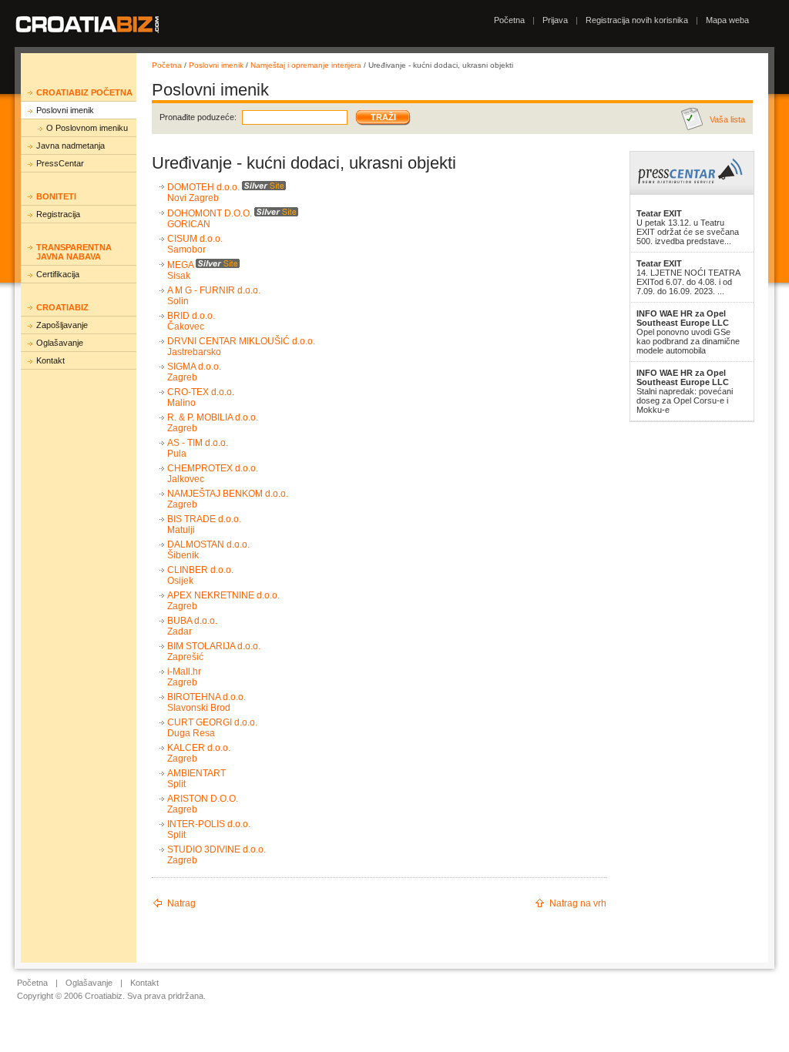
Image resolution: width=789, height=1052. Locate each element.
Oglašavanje (59, 342)
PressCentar (60, 163)
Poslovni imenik (65, 110)
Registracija (58, 214)
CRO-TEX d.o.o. (200, 392)
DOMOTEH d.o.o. (203, 187)
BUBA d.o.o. (192, 620)
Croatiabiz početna (84, 92)
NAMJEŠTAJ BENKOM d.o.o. (227, 493)
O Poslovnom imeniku (87, 127)
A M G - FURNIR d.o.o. (213, 290)
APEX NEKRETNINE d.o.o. (223, 595)
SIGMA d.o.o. (194, 366)
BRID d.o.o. (191, 315)
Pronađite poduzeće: (198, 117)
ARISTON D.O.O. (202, 798)
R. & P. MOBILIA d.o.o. (212, 417)
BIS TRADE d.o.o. (204, 519)
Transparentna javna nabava (74, 252)
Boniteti (56, 196)
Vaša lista (727, 119)
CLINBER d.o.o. (200, 570)
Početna (509, 20)
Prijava (555, 20)
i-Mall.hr (184, 671)
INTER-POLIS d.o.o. (208, 824)
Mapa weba (727, 20)
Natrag (181, 903)
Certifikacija (57, 274)
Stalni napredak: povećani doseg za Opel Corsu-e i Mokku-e (684, 391)
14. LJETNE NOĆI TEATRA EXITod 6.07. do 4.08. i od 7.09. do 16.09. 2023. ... (688, 277)
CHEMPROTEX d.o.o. (212, 468)
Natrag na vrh (577, 903)
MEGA (180, 265)
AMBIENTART (196, 773)
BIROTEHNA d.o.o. (206, 697)
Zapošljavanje (62, 325)
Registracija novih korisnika (637, 20)
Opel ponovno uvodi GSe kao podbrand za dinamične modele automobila (688, 332)
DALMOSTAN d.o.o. (208, 544)
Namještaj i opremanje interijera (305, 65)
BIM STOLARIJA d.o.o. (213, 646)
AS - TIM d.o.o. (197, 442)
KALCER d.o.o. (198, 747)
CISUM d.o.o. (195, 238)
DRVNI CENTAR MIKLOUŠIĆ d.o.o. (241, 341)
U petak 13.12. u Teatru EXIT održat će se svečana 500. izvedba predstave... (687, 227)
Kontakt (50, 360)
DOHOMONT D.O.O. (209, 213)
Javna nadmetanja (70, 145)
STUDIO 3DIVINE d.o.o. (216, 849)
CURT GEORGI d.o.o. (212, 722)
